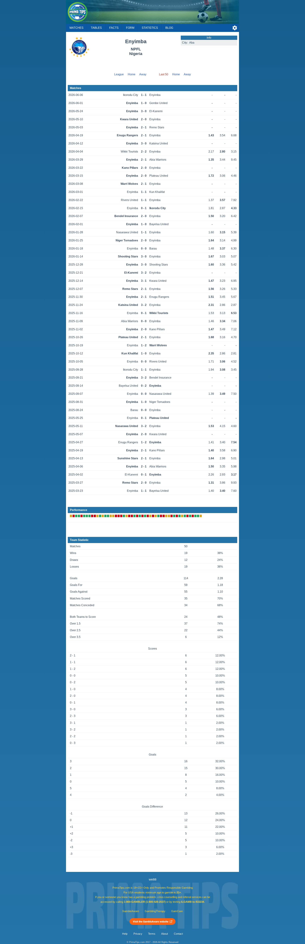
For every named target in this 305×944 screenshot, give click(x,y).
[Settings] (235, 28)
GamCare (177, 911)
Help (124, 933)
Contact (178, 933)
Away (142, 74)
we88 (152, 879)
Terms (151, 933)
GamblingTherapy (155, 911)
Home (131, 74)
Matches (76, 27)
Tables (96, 27)
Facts (114, 27)
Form (130, 27)
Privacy (137, 933)
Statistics (150, 27)
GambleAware (130, 911)
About (164, 933)
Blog (169, 27)
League (119, 74)
